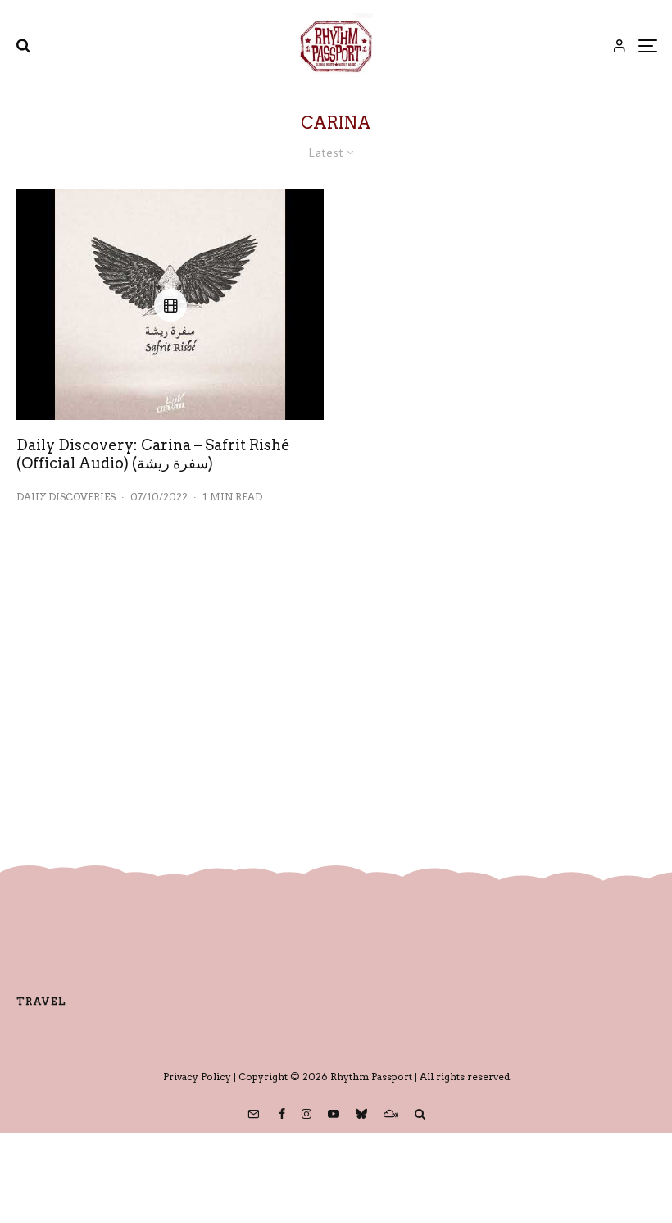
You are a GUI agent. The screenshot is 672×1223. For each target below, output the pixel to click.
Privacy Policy (197, 1076)
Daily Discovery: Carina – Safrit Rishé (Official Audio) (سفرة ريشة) (153, 454)
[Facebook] (281, 1114)
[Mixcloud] (390, 1114)
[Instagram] (306, 1114)
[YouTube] (333, 1114)
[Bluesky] (361, 1114)
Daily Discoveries (66, 497)
